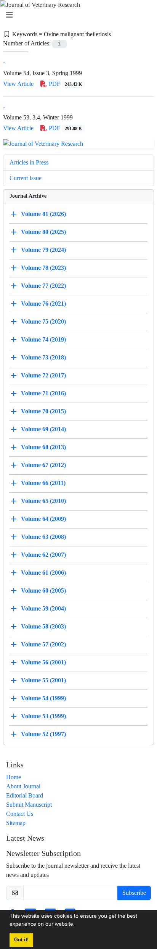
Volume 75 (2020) (43, 321)
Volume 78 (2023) (43, 267)
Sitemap (16, 823)
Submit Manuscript (29, 804)
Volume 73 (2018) (43, 357)
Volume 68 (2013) (43, 447)
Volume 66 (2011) (43, 483)
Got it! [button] (21, 940)
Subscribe (134, 892)
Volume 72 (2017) (43, 375)
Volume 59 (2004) (43, 608)
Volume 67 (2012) (43, 465)
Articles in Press (29, 162)
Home (13, 777)
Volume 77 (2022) (43, 285)
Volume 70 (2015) (43, 411)
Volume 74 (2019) (43, 339)
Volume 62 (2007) (43, 554)
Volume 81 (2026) (43, 214)
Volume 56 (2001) (43, 662)
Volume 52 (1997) (43, 734)
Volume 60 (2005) (43, 590)
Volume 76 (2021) (43, 303)
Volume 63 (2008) (43, 536)
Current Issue (26, 178)
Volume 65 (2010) (43, 500)
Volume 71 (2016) (43, 393)
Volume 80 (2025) (43, 231)
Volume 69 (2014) (43, 429)
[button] (77, 925)
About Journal (23, 786)
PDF (64, 83)
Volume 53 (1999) (43, 716)
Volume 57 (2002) (43, 644)
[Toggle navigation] (76, 15)
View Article (18, 83)
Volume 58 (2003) (43, 626)
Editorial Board (24, 795)
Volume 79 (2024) (43, 249)
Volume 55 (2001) (43, 680)
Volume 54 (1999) (43, 698)
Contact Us (19, 813)
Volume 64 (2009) (43, 518)
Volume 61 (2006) (43, 572)
